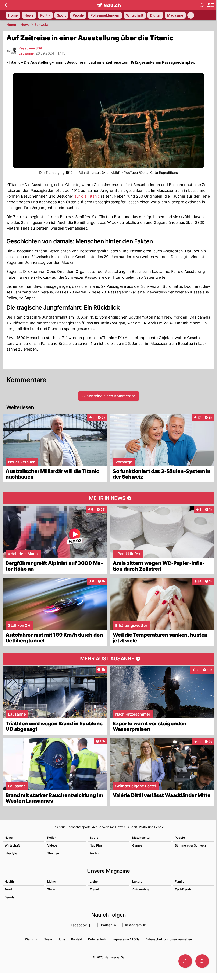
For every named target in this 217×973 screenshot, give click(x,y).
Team (48, 939)
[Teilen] (185, 961)
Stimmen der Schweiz (190, 845)
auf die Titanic (87, 196)
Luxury (137, 881)
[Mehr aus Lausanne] (108, 659)
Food (8, 889)
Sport (94, 837)
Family (179, 881)
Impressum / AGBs (126, 939)
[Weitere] (190, 15)
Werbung (31, 939)
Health (9, 881)
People (180, 837)
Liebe (94, 881)
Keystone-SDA (30, 48)
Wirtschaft (12, 845)
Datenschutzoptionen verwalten (168, 939)
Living (51, 881)
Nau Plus (96, 845)
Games (137, 845)
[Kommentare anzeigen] (202, 961)
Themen (53, 853)
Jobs (61, 939)
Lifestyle (11, 853)
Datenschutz (97, 939)
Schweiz (41, 24)
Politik (51, 837)
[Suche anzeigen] (202, 5)
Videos (52, 845)
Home (11, 24)
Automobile (140, 889)
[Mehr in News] (108, 498)
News (25, 24)
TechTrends (183, 889)
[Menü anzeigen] (210, 5)
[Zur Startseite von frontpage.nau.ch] (109, 5)
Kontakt (76, 939)
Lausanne (26, 53)
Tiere (51, 889)
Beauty (10, 897)
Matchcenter (141, 837)
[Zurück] (5, 5)
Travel (94, 889)
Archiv (94, 853)
